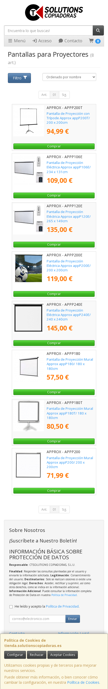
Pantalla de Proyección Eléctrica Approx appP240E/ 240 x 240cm (69, 315)
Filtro (17, 77)
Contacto (72, 41)
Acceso (44, 41)
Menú (19, 41)
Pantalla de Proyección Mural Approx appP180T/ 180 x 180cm (70, 413)
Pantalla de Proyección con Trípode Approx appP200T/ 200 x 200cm (68, 118)
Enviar (72, 619)
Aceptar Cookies (62, 654)
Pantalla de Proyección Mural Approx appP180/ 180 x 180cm (70, 364)
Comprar (54, 146)
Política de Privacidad (64, 595)
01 (54, 94)
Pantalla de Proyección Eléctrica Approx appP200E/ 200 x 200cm (69, 266)
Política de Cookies (83, 682)
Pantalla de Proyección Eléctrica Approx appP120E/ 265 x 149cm (69, 216)
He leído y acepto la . (47, 606)
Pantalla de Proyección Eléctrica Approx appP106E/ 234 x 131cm (69, 167)
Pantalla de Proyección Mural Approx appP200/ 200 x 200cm (70, 462)
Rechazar (37, 654)
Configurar (15, 654)
